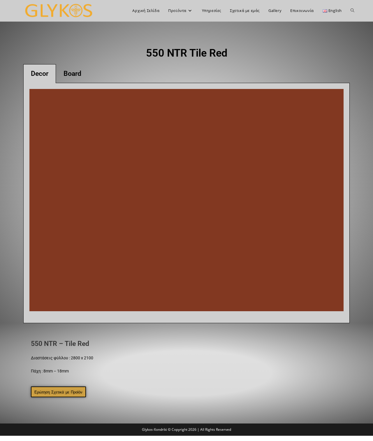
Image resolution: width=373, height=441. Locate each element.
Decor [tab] (39, 74)
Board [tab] (72, 74)
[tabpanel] (186, 203)
